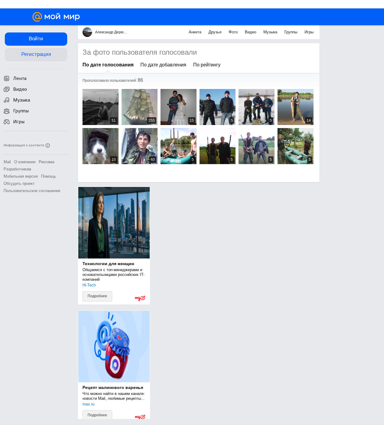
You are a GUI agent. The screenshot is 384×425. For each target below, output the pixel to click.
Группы (291, 32)
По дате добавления (163, 64)
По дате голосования (108, 64)
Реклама (46, 162)
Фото (234, 32)
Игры (309, 32)
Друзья (215, 32)
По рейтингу (206, 64)
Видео (251, 32)
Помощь (48, 176)
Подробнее (97, 296)
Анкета (195, 32)
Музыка (270, 32)
